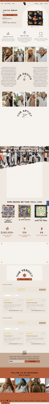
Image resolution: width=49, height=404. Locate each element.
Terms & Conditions (37, 400)
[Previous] (27, 19)
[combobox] (6, 295)
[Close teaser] (10, 401)
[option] (35, 18)
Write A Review (42, 289)
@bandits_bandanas (24, 375)
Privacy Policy (26, 400)
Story (13, 3)
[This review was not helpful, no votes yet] (21, 310)
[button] (5, 403)
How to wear (7, 3)
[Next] (43, 19)
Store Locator (17, 400)
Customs (36, 3)
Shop (2, 3)
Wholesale (21, 400)
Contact (46, 3)
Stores (41, 3)
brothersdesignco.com (31, 122)
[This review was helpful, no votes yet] (19, 310)
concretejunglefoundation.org (16, 193)
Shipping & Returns (31, 400)
